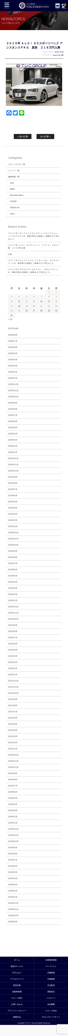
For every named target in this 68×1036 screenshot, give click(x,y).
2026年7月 (12, 341)
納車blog (17, 1017)
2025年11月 (13, 390)
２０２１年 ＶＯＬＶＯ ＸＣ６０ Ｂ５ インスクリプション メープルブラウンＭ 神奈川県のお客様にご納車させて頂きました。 (33, 236)
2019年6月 (12, 866)
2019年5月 (12, 872)
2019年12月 (13, 829)
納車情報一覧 (13, 177)
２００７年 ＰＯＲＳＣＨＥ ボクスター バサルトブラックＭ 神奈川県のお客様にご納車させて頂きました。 (33, 270)
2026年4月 (12, 360)
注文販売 (51, 985)
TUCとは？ (17, 973)
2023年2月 (12, 594)
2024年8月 (12, 483)
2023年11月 (13, 539)
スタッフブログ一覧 (16, 164)
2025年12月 (13, 384)
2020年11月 (13, 761)
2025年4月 (12, 434)
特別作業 (17, 985)
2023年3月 (12, 588)
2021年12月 (13, 681)
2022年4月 (12, 656)
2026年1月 (12, 378)
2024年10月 (13, 471)
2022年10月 (13, 619)
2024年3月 (12, 514)
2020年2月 (12, 817)
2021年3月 (12, 736)
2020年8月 (12, 780)
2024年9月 (12, 477)
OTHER (13, 201)
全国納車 (51, 979)
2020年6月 (12, 792)
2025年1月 (12, 452)
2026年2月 (12, 372)
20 (34, 306)
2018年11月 (13, 909)
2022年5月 (12, 650)
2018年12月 (13, 903)
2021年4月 (12, 730)
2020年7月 (12, 786)
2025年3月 (12, 440)
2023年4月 (12, 582)
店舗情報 (51, 973)
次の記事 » (45, 136)
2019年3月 (12, 884)
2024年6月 (12, 495)
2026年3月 (12, 366)
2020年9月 (12, 773)
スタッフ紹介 (17, 998)
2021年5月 (12, 724)
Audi (12, 183)
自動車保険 (17, 992)
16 (56, 301)
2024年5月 (12, 502)
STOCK (58, 9)
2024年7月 (12, 489)
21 (41, 306)
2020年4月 (12, 804)
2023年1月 (12, 600)
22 (49, 306)
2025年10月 (13, 397)
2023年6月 (12, 570)
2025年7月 (12, 415)
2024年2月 (12, 520)
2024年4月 (12, 508)
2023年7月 (12, 563)
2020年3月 (12, 810)
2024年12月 (13, 458)
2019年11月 (13, 835)
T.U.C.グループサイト (51, 1017)
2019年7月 (12, 860)
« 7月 (10, 319)
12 (26, 301)
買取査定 (51, 992)
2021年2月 (12, 742)
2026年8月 (12, 335)
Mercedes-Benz (17, 195)
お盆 (10, 254)
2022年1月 (12, 675)
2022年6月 (12, 644)
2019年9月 (12, 847)
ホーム (17, 960)
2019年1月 (12, 897)
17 (12, 306)
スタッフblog (51, 1011)
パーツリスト (51, 966)
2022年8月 (12, 631)
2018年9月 (12, 922)
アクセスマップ (17, 979)
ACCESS (64, 9)
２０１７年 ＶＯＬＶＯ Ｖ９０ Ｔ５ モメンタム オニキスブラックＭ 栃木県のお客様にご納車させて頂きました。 (33, 261)
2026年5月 (12, 353)
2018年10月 (13, 915)
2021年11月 (13, 687)
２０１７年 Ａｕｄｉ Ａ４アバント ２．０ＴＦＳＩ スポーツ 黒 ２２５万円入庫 (34, 246)
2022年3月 (12, 662)
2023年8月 (12, 557)
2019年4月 (12, 878)
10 (12, 301)
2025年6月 (12, 421)
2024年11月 (13, 465)
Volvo (12, 214)
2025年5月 (12, 427)
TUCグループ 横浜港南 (34, 5)
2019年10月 (13, 841)
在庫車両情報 (51, 960)
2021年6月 (12, 718)
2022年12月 (13, 607)
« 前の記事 (22, 136)
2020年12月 (13, 755)
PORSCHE (14, 208)
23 (56, 306)
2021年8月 (12, 705)
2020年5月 (12, 798)
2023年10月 (13, 545)
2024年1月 (12, 526)
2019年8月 (12, 854)
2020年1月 (12, 823)
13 (34, 301)
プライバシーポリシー (16, 1011)
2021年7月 (12, 712)
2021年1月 (12, 749)
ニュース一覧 (58, 55)
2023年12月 (13, 532)
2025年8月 (12, 409)
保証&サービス (17, 966)
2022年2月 (12, 668)
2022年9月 (12, 625)
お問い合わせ (17, 1004)
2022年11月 (13, 613)
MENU (7, 5)
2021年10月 (13, 693)
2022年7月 (12, 637)
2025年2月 (12, 446)
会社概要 (51, 1004)
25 (19, 311)
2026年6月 (12, 347)
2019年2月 (12, 891)
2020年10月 (13, 767)
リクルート (51, 998)
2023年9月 (12, 551)
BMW (12, 189)
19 (26, 306)
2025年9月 (12, 403)
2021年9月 (12, 699)
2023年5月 (12, 576)
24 (12, 311)
